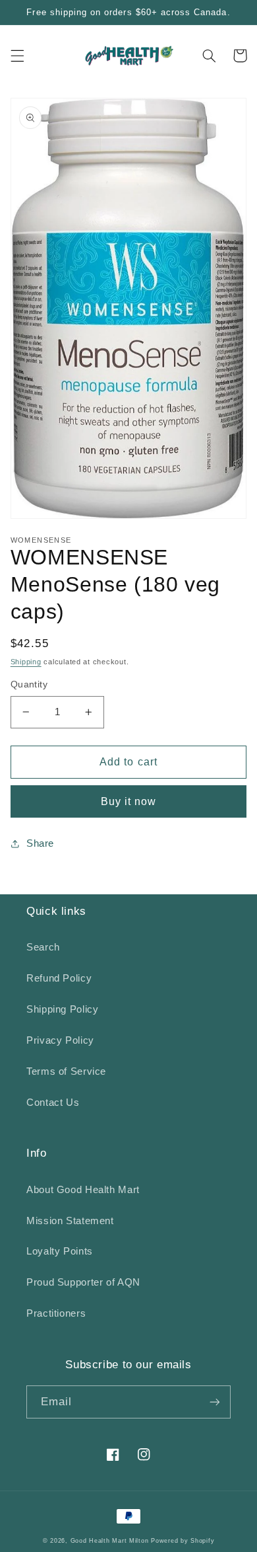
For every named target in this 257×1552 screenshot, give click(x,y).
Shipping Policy (62, 1009)
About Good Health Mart (83, 1189)
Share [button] (40, 843)
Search (43, 947)
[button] (17, 55)
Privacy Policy (60, 1040)
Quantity (29, 684)
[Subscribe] (215, 1401)
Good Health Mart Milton (110, 1540)
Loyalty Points (59, 1251)
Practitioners (56, 1313)
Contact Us (52, 1102)
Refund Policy (59, 978)
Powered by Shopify (182, 1540)
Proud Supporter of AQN (83, 1282)
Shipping (26, 662)
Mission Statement (70, 1221)
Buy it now (129, 801)
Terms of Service (66, 1071)
